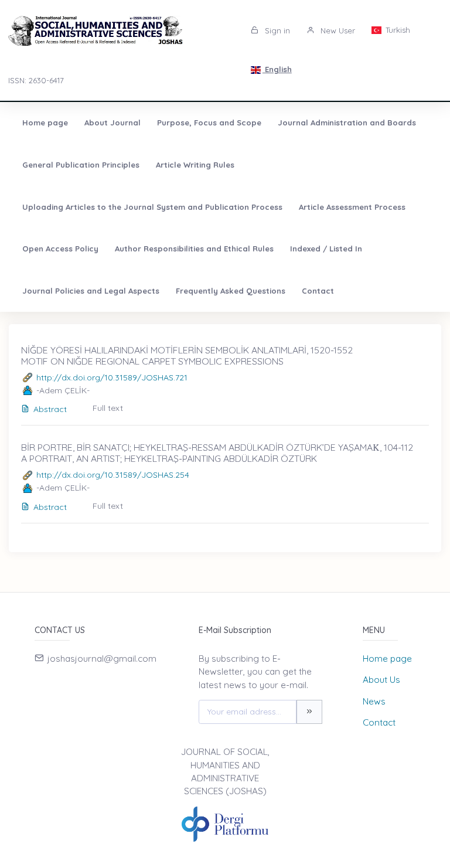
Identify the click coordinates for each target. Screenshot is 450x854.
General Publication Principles (80, 164)
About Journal (112, 122)
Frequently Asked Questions (230, 290)
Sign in (276, 30)
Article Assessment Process (352, 207)
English (277, 69)
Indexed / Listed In (326, 248)
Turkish (396, 30)
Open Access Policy (60, 248)
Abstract (50, 409)
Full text (108, 408)
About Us (381, 679)
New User (336, 30)
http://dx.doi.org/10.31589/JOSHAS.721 (112, 377)
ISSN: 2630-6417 (36, 80)
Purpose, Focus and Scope (209, 122)
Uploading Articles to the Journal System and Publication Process (152, 207)
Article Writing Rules (195, 164)
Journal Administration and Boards (347, 122)
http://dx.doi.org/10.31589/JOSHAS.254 (112, 474)
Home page (45, 122)
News (374, 701)
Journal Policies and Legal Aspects (90, 290)
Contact (318, 290)
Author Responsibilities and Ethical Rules (194, 248)
